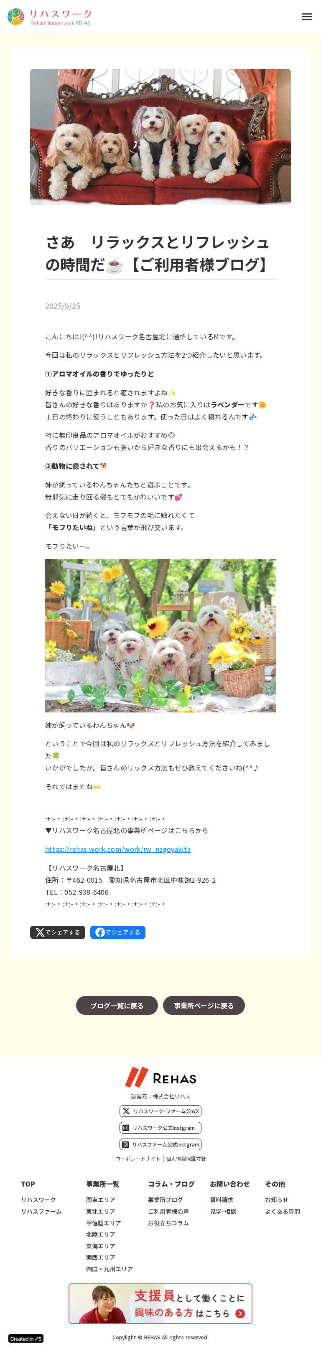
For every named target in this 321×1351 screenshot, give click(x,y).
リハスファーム (41, 1211)
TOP (28, 1183)
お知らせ (276, 1200)
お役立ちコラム (168, 1223)
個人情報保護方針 (186, 1158)
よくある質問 (282, 1211)
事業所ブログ (165, 1200)
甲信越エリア (103, 1223)
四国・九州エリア (109, 1269)
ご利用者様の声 (168, 1211)
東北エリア (100, 1211)
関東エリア (100, 1200)
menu (306, 16)
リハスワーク (38, 1200)
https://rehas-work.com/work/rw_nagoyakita (118, 849)
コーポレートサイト (137, 1158)
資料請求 (221, 1200)
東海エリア (100, 1246)
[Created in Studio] (25, 1338)
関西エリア (100, 1257)
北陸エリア (100, 1234)
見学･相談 (223, 1211)
